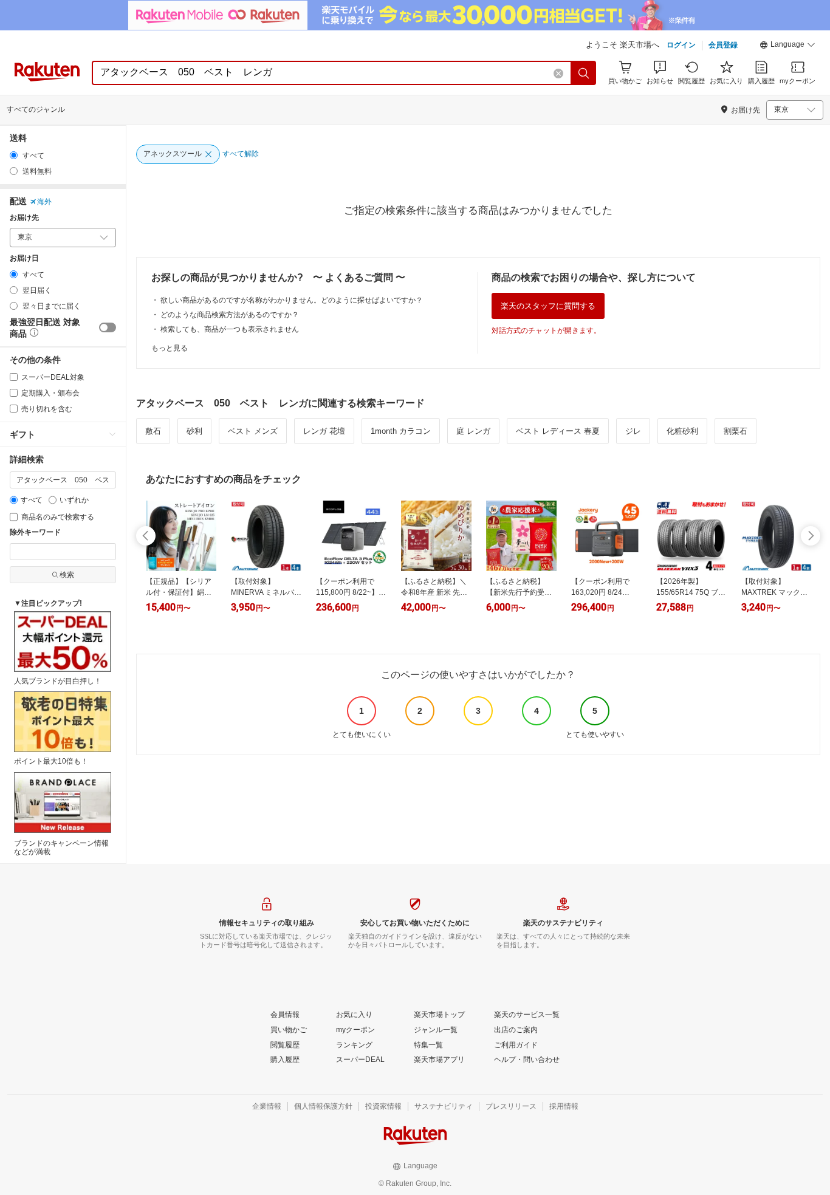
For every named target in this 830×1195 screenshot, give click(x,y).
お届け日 (24, 258)
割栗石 (735, 431)
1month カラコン (401, 431)
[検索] (584, 73)
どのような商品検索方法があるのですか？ (229, 314)
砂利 (194, 431)
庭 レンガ (473, 431)
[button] (787, 46)
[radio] (14, 155)
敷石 (153, 431)
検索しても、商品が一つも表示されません (229, 329)
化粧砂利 (682, 431)
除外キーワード (35, 532)
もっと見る (169, 348)
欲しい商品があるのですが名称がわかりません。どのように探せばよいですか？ (291, 300)
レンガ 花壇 (324, 431)
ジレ (633, 431)
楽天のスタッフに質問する (548, 305)
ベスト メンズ (253, 431)
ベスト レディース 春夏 (558, 431)
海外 (44, 201)
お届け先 (24, 218)
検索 (67, 574)
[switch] (107, 327)
